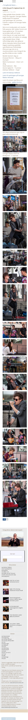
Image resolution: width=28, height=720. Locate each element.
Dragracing (6, 637)
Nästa (14, 5)
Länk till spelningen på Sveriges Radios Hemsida (13, 76)
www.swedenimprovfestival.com (9, 707)
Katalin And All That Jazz (9, 573)
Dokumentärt (6, 636)
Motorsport (6, 649)
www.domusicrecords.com (16, 682)
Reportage (5, 657)
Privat (4, 654)
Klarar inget (6, 643)
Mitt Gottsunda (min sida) (9, 575)
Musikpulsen (6, 576)
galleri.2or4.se (17, 82)
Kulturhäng (5, 648)
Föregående (6, 5)
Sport (4, 658)
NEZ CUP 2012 (6, 652)
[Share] (4, 519)
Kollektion (5, 645)
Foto (4, 642)
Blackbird (5, 570)
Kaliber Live (6, 572)
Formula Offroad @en (8, 640)
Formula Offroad (7, 639)
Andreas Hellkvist (7, 567)
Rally (4, 655)
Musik (4, 651)
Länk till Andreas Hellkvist (11, 73)
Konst (4, 646)
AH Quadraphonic (7, 569)
